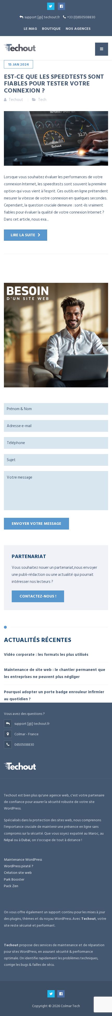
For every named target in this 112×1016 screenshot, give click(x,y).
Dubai (25, 840)
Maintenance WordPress (23, 860)
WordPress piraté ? (18, 866)
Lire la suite (23, 235)
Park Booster (14, 879)
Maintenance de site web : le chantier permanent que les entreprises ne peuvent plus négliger (54, 673)
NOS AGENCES (78, 29)
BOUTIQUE (51, 29)
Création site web (18, 873)
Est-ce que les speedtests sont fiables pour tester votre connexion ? (54, 83)
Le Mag (30, 29)
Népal (8, 840)
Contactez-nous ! (38, 596)
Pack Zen (11, 886)
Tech (42, 99)
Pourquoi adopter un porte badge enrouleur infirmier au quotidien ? (54, 695)
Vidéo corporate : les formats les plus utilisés (46, 654)
